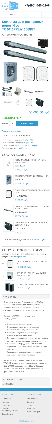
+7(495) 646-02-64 (38, 5)
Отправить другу (27, 131)
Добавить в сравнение (11, 131)
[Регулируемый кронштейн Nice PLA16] (8, 164)
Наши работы (32, 408)
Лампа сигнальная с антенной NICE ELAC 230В (32, 274)
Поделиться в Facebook (32, 131)
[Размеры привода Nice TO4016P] (7, 102)
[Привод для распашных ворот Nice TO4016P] (8, 210)
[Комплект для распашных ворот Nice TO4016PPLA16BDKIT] (7, 92)
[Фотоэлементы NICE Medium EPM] (10, 287)
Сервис (29, 405)
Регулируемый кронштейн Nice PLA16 (30, 161)
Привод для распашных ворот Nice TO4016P (32, 207)
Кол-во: (5, 123)
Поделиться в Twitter (37, 131)
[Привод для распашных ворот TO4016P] (28, 92)
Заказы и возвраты (34, 411)
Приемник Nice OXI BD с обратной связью (31, 223)
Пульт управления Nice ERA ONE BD (32, 190)
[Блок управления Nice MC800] (18, 92)
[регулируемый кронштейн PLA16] (18, 102)
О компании (6, 398)
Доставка (30, 402)
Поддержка (6, 405)
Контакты (5, 402)
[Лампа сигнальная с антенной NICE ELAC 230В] (10, 275)
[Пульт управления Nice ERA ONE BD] (8, 194)
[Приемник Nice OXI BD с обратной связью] (8, 226)
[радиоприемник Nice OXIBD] (39, 102)
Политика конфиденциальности (10, 409)
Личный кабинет (33, 398)
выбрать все (20, 256)
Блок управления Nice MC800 (29, 176)
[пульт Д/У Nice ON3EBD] (29, 102)
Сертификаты (7, 414)
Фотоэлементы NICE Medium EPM (32, 284)
